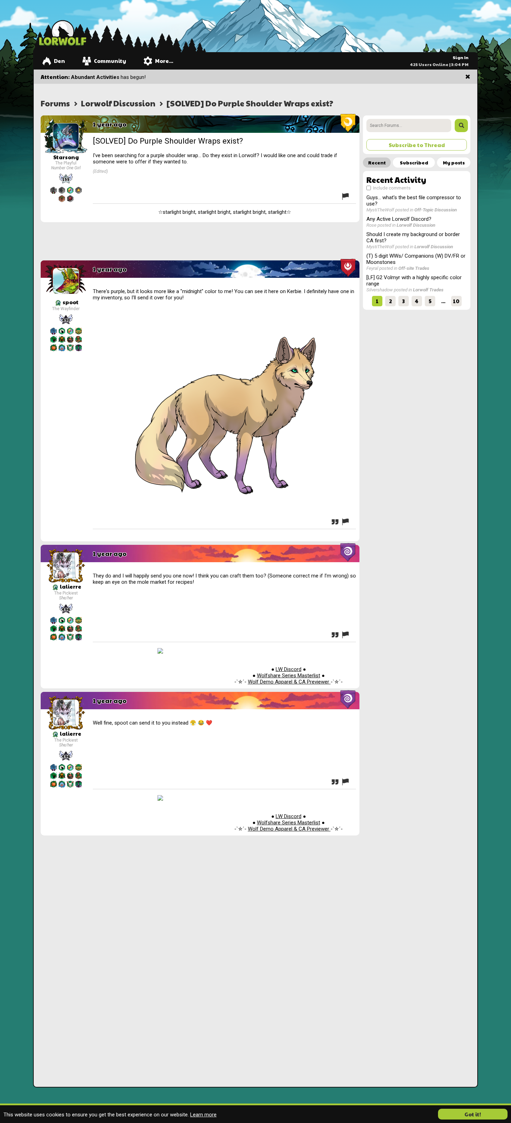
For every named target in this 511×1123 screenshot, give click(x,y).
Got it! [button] (472, 1114)
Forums (55, 103)
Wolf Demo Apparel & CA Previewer (289, 682)
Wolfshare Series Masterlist (288, 675)
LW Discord (288, 669)
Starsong (66, 157)
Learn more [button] (203, 1115)
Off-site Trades (413, 268)
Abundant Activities (95, 77)
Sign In (461, 57)
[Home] (62, 33)
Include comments (391, 188)
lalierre (70, 586)
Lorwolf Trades (428, 289)
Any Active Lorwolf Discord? (398, 219)
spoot (70, 302)
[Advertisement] (200, 241)
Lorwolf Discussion (118, 103)
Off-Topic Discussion (435, 209)
